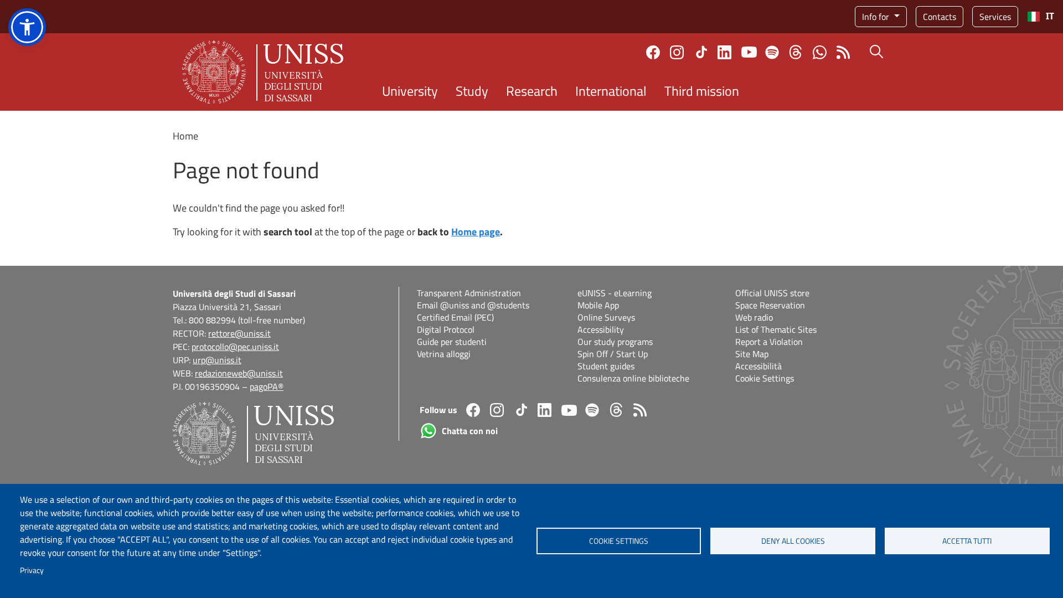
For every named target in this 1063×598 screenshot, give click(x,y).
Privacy (32, 570)
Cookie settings (618, 541)
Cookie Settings (764, 378)
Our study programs (615, 342)
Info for (876, 16)
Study (472, 91)
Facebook (653, 52)
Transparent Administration (469, 293)
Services (995, 16)
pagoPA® (266, 386)
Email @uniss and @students (473, 305)
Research (532, 91)
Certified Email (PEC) (455, 317)
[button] (27, 27)
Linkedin (724, 52)
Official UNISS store (772, 293)
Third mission (701, 91)
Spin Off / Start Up (612, 354)
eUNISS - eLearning (614, 293)
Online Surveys (606, 317)
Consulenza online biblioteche (633, 378)
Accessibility (600, 329)
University (410, 91)
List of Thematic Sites (776, 329)
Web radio (754, 317)
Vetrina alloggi (444, 354)
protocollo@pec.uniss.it (235, 346)
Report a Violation (769, 342)
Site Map (751, 354)
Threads (796, 52)
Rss (843, 52)
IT (1050, 16)
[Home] (262, 72)
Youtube (749, 52)
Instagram (677, 52)
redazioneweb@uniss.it (239, 373)
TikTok (701, 52)
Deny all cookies (793, 541)
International (611, 91)
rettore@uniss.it (239, 333)
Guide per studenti (452, 342)
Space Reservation (770, 305)
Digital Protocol (445, 329)
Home (185, 135)
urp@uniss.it (217, 360)
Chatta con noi (820, 52)
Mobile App (598, 305)
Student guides (605, 366)
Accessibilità (758, 366)
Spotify (772, 52)
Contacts (939, 16)
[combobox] (1040, 16)
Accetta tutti (967, 541)
